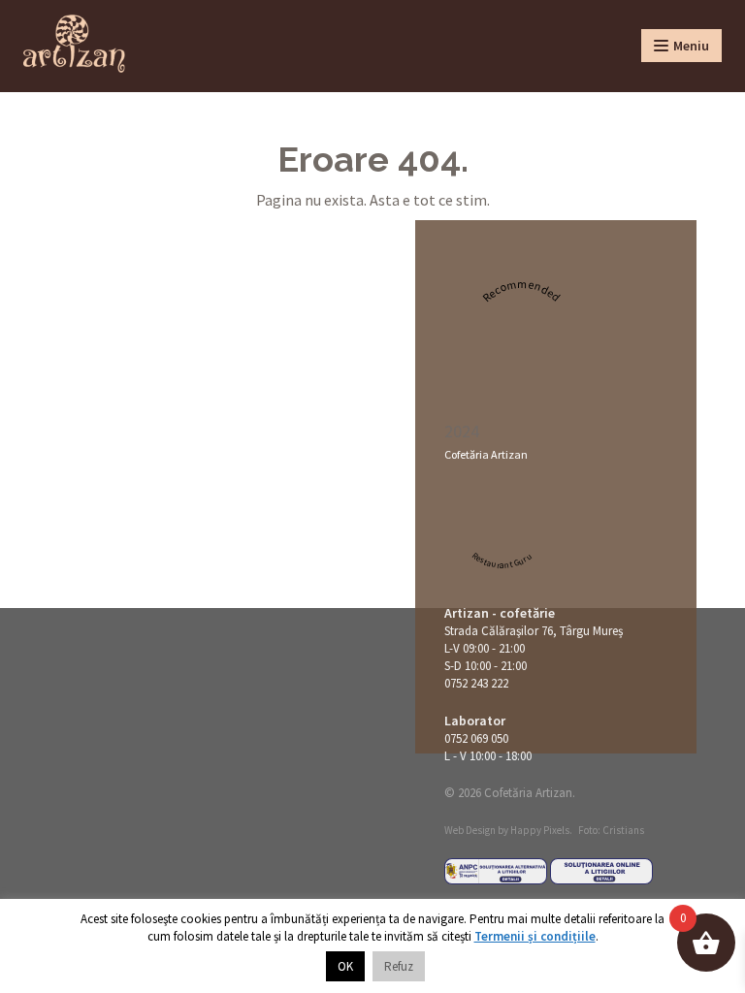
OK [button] (345, 966)
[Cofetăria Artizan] (74, 44)
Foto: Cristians (611, 830)
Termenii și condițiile (535, 936)
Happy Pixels (539, 830)
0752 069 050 (476, 738)
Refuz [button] (398, 966)
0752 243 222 (476, 683)
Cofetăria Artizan (486, 454)
